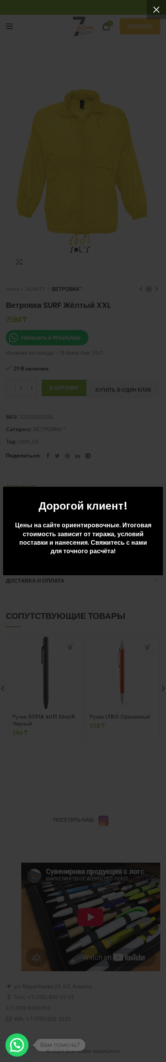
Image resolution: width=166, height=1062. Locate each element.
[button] (17, 1045)
